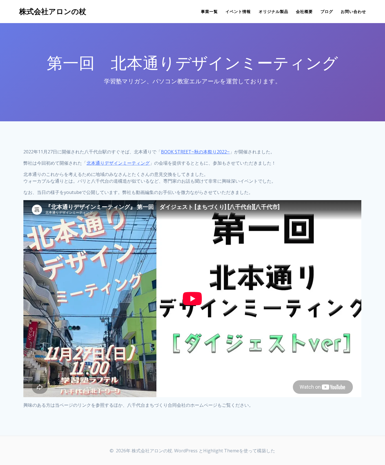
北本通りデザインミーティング (118, 163)
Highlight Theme (221, 451)
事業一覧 (209, 11)
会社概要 (304, 11)
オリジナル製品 (273, 11)
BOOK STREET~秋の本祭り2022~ (195, 152)
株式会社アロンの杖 (52, 11)
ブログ (326, 11)
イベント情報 (238, 11)
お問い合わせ (353, 11)
